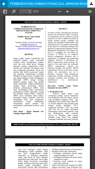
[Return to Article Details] (4, 4)
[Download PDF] (91, 4)
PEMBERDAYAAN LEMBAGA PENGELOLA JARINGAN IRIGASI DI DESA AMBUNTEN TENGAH (52, 4)
